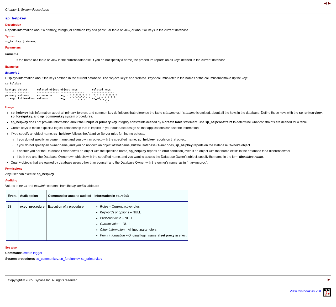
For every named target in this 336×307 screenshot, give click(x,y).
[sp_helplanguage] (329, 4)
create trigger (32, 253)
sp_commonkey (47, 259)
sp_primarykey (91, 259)
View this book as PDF (306, 291)
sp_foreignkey (70, 259)
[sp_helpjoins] (325, 4)
